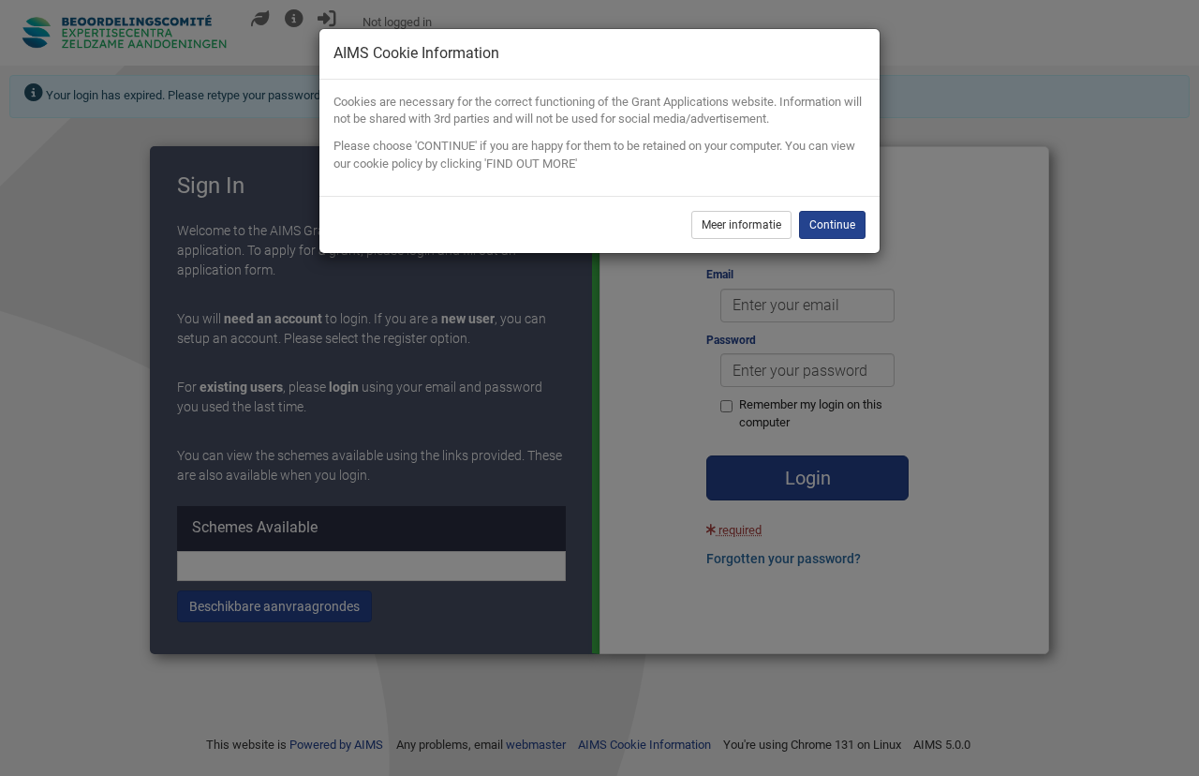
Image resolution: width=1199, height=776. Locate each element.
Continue (832, 224)
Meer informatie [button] (741, 224)
